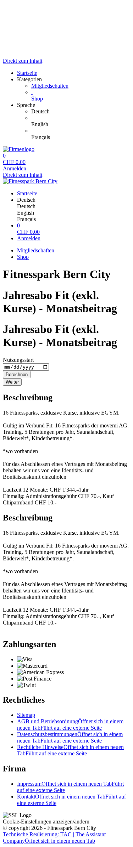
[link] (80, 111)
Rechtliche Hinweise (70, 750)
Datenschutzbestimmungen (70, 737)
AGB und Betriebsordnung (70, 724)
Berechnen (17, 374)
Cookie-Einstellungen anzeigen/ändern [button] (46, 821)
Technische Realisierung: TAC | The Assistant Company (54, 837)
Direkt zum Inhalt (22, 61)
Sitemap (26, 715)
